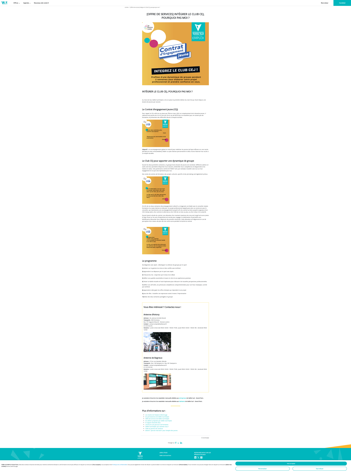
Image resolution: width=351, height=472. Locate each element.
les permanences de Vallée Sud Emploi (157, 417)
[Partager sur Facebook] (176, 443)
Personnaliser (262, 469)
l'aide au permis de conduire (154, 428)
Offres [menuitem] (16, 3)
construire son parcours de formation (156, 425)
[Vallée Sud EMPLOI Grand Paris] (4, 3)
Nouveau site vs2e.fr (41, 3)
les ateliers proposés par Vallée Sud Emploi (158, 421)
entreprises (182, 398)
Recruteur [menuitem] (324, 3)
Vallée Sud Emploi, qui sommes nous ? (157, 426)
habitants (182, 401)
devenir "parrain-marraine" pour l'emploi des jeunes (161, 430)
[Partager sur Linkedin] (181, 443)
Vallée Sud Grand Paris (165, 455)
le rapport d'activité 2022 (153, 422)
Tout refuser (319, 469)
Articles (127, 7)
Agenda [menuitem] (26, 3)
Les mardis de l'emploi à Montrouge (156, 415)
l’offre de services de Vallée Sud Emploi (157, 419)
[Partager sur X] (178, 443)
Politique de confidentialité (119, 464)
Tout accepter (291, 463)
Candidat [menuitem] (342, 3)
